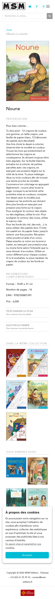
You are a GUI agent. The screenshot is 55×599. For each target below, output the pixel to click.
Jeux (9, 29)
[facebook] (36, 6)
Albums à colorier (17, 34)
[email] (30, 6)
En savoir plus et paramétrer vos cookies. (23, 546)
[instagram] (44, 6)
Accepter (27, 555)
